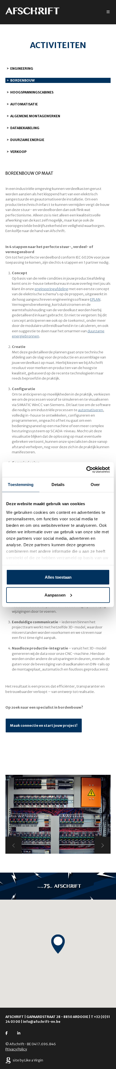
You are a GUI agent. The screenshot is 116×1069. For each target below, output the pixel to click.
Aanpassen (55, 594)
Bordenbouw (22, 80)
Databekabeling (24, 128)
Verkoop (18, 152)
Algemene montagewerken (35, 116)
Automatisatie (24, 104)
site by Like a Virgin (27, 1060)
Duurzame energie (27, 140)
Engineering (21, 68)
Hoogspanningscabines (31, 92)
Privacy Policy (16, 1049)
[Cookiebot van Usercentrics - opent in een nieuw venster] (86, 469)
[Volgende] (102, 845)
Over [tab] (95, 484)
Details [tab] (58, 484)
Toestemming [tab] (20, 484)
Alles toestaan (58, 577)
